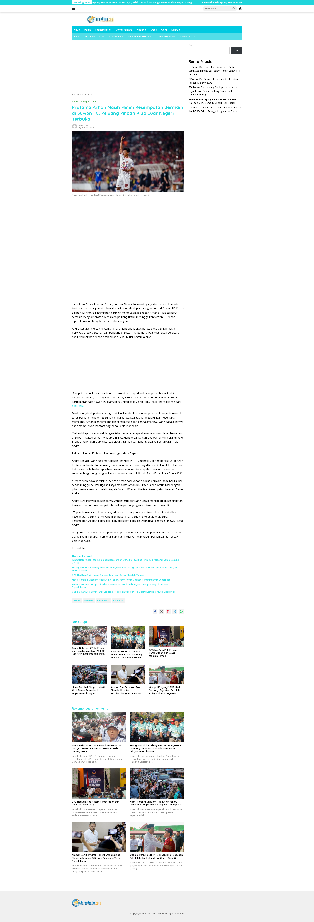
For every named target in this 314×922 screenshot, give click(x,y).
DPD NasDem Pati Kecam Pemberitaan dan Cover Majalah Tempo (108, 575)
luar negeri (103, 600)
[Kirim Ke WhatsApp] (181, 611)
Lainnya (175, 29)
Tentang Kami (187, 36)
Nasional (141, 29)
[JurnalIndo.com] (100, 19)
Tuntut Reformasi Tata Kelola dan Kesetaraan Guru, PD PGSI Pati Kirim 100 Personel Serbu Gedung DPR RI (125, 561)
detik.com (78, 406)
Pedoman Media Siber (140, 36)
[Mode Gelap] (240, 8)
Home (77, 36)
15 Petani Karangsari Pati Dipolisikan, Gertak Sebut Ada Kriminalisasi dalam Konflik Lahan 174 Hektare (214, 70)
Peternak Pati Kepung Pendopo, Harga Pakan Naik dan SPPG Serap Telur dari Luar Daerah (214, 2)
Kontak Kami (116, 36)
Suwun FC (118, 600)
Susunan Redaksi (166, 36)
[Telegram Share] (174, 611)
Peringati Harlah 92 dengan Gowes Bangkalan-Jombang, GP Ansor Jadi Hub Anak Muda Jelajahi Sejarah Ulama (124, 569)
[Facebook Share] (155, 611)
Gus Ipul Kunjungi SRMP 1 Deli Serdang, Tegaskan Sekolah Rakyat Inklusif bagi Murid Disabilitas (123, 591)
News (77, 29)
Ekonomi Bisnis (103, 29)
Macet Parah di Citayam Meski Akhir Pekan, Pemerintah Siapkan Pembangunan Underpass (121, 579)
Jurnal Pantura (124, 29)
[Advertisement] (127, 67)
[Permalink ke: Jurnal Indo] (74, 125)
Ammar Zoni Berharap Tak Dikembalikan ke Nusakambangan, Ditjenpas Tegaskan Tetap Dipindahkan (120, 586)
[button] (234, 8)
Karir (102, 36)
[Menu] (74, 8)
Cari (191, 45)
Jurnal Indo (83, 125)
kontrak (88, 600)
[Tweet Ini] (161, 611)
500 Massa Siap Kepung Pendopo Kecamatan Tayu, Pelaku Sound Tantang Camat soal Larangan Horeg (93, 2)
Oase (154, 29)
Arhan (77, 600)
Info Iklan (90, 36)
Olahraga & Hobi (87, 101)
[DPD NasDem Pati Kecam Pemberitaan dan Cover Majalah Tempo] (166, 636)
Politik (87, 29)
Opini (164, 29)
